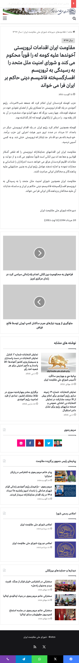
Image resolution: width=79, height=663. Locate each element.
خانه (70, 32)
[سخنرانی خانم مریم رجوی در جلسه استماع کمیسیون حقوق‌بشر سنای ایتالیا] (65, 614)
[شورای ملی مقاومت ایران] (39, 11)
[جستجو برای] (74, 18)
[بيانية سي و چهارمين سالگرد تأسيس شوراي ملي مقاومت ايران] (58, 363)
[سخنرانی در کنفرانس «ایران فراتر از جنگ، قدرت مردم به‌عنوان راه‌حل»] (65, 586)
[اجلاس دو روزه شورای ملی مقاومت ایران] (65, 549)
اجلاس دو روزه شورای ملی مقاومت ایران (32, 543)
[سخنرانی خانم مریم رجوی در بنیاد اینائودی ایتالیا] (65, 600)
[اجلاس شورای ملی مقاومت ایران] (65, 531)
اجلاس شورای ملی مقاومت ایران (36, 524)
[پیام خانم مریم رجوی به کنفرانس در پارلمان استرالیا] (65, 476)
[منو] (5, 18)
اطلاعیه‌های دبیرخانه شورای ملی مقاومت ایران (45, 32)
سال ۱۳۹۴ (17, 32)
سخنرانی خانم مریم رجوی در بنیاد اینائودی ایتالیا (27, 596)
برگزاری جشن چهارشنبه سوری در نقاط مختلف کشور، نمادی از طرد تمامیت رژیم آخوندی (21, 396)
